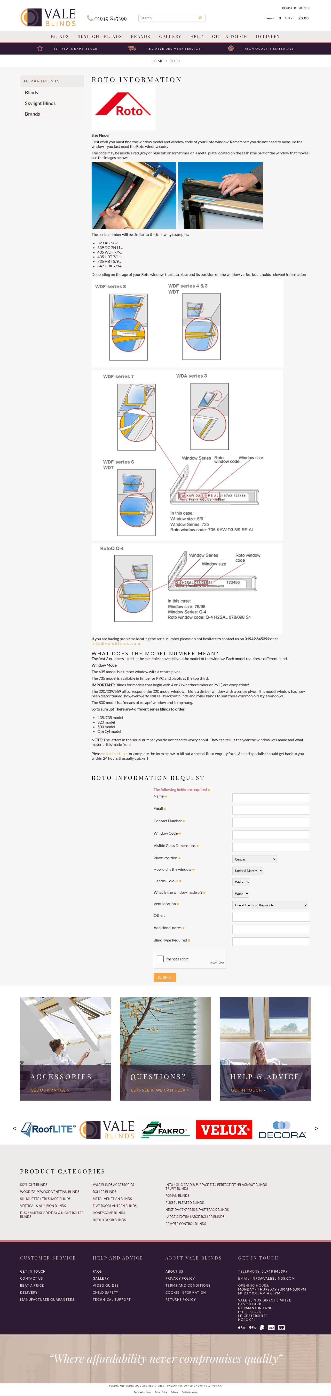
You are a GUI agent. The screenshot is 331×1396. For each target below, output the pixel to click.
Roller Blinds (104, 1192)
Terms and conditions (188, 1285)
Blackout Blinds (252, 1185)
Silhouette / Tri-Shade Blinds (45, 1199)
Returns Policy (181, 1299)
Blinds (60, 36)
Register (289, 8)
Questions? (158, 1076)
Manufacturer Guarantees (47, 1299)
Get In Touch (229, 36)
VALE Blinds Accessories (113, 1185)
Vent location (165, 903)
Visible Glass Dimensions (175, 845)
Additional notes (168, 927)
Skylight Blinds (100, 36)
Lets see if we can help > (160, 1090)
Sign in (304, 8)
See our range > (50, 1090)
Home (157, 60)
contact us (115, 753)
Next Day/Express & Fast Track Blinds (197, 1210)
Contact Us (31, 1278)
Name (159, 796)
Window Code (166, 833)
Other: (159, 915)
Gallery (170, 36)
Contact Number (168, 820)
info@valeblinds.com (116, 643)
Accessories (61, 1076)
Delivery (268, 36)
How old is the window (173, 869)
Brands (140, 36)
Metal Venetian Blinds (112, 1199)
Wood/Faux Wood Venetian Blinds (49, 1192)
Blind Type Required (171, 940)
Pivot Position (166, 857)
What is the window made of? (178, 892)
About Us (174, 1271)
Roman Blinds (177, 1195)
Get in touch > (248, 1090)
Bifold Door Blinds (109, 1220)
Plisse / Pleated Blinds (185, 1203)
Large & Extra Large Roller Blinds (195, 1217)
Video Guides (106, 1285)
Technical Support (112, 1299)
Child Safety (105, 1292)
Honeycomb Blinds (109, 1213)
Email (159, 808)
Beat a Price (32, 1285)
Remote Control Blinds (186, 1224)
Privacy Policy (180, 1278)
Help (196, 36)
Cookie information (186, 1292)
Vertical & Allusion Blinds (43, 1206)
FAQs (97, 1271)
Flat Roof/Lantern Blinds (115, 1206)
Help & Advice (265, 1076)
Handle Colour (166, 880)
